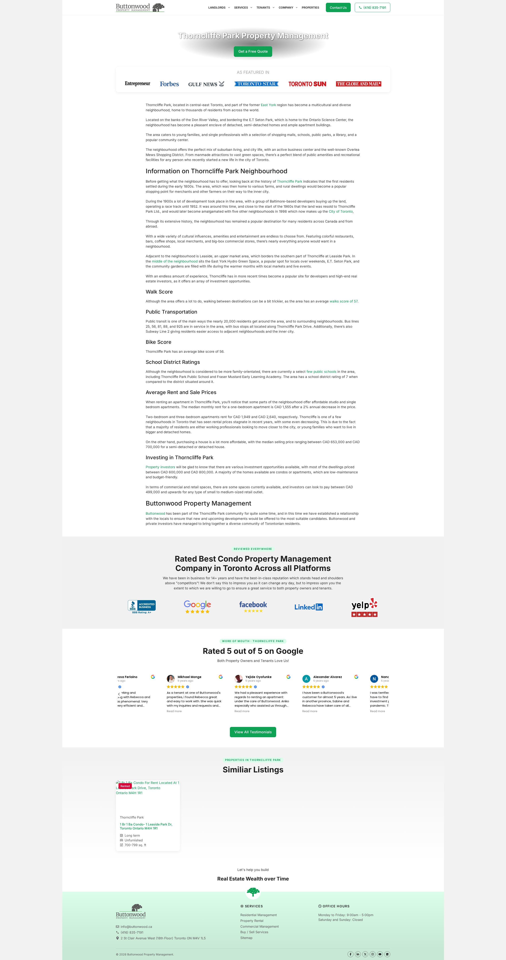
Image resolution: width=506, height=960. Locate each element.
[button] (119, 694)
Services (241, 7)
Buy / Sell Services (254, 932)
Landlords (216, 7)
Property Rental (251, 921)
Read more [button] (130, 711)
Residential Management (258, 915)
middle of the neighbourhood (175, 261)
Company (286, 7)
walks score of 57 (343, 301)
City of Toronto (341, 211)
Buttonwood (155, 513)
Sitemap (246, 938)
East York (268, 105)
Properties (310, 7)
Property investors (160, 467)
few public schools (321, 372)
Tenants (263, 7)
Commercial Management (259, 926)
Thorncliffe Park (289, 181)
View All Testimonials (253, 732)
